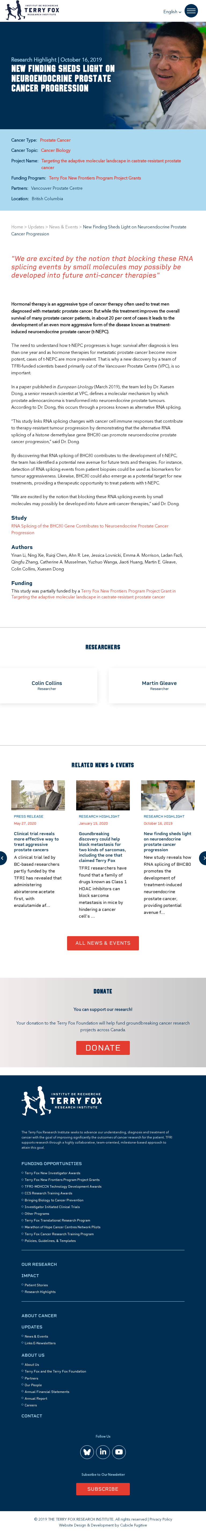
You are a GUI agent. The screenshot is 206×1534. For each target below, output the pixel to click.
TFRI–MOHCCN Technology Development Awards (63, 1186)
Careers (31, 1405)
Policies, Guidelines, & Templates (50, 1241)
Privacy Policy (161, 1519)
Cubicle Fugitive (133, 1525)
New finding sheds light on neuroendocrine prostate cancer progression (167, 841)
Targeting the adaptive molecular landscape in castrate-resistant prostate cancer (111, 164)
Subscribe (103, 1489)
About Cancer (39, 1315)
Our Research (39, 1264)
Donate (103, 1047)
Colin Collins (47, 683)
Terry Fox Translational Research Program (57, 1220)
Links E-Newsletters (40, 1343)
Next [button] (202, 858)
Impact (30, 1275)
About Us (33, 1355)
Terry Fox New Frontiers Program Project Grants (95, 178)
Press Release (28, 816)
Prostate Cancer (55, 140)
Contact (31, 1415)
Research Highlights (40, 1292)
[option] (38, 858)
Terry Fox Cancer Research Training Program (59, 1234)
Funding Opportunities (51, 1163)
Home (17, 227)
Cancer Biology (56, 151)
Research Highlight (99, 816)
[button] (172, 12)
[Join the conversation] (87, 1452)
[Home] (61, 1114)
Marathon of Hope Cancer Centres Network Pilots (62, 1227)
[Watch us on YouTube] (119, 1452)
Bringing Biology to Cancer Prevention (54, 1200)
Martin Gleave (159, 683)
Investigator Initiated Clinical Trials (52, 1207)
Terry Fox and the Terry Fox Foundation (55, 1371)
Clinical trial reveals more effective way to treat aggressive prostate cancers (36, 841)
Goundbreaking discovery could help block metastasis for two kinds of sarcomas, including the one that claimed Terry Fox (102, 847)
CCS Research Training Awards (48, 1193)
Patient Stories (36, 1285)
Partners (31, 1378)
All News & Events (102, 943)
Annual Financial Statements (47, 1392)
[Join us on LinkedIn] (103, 1452)
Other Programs (37, 1214)
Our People (33, 1385)
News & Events (63, 227)
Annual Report (36, 1398)
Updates (36, 227)
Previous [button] (3, 858)
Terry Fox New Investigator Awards (52, 1173)
